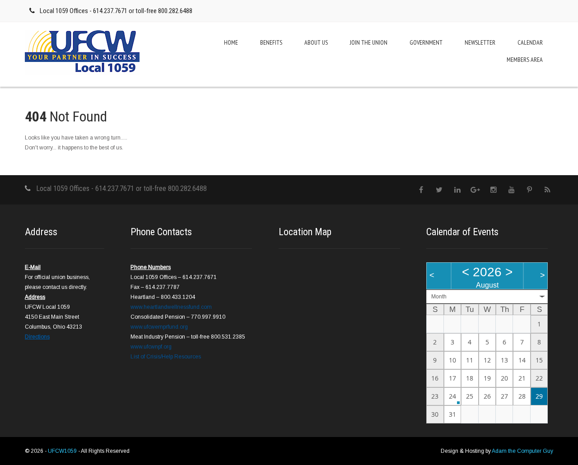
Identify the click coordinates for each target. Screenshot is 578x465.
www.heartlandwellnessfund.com (171, 307)
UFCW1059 (63, 451)
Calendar (530, 42)
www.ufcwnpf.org (151, 347)
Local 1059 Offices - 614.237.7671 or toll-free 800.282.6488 (116, 11)
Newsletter (480, 42)
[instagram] (493, 189)
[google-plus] (475, 189)
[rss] (547, 189)
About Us (316, 42)
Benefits (271, 42)
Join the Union (368, 42)
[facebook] (421, 189)
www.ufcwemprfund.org (159, 327)
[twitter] (439, 189)
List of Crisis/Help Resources (166, 356)
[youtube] (511, 189)
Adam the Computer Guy (522, 451)
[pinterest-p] (529, 189)
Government (426, 42)
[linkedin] (457, 189)
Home (231, 42)
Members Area (525, 60)
